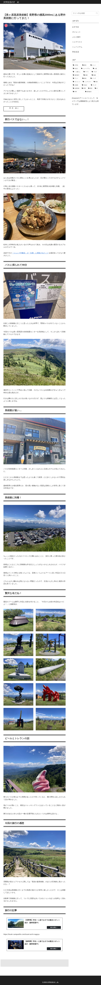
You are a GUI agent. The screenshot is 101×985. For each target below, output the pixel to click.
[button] (97, 13)
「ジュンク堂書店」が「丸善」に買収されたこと (30, 253)
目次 (11, 108)
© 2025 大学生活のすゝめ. (50, 982)
